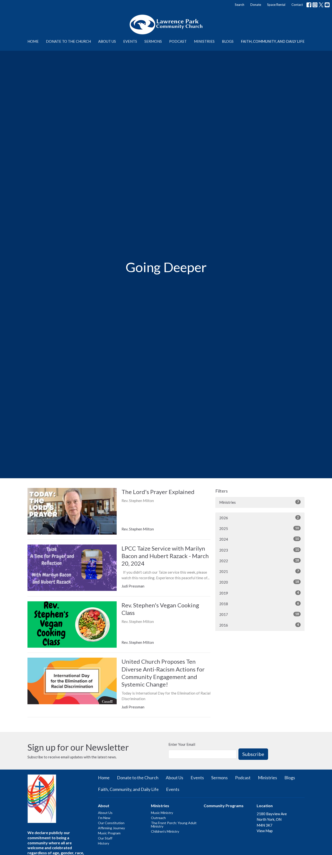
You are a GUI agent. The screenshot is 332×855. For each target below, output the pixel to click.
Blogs (228, 41)
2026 (259, 517)
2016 (259, 625)
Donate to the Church (68, 41)
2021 (259, 571)
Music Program (109, 833)
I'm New (104, 818)
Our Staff (105, 838)
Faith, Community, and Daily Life (273, 41)
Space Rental (276, 5)
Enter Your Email (181, 744)
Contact (297, 5)
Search (239, 5)
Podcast (178, 41)
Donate (255, 5)
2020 (259, 582)
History (103, 843)
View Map (265, 831)
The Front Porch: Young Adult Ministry (174, 824)
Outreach (158, 818)
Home (33, 41)
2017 (259, 614)
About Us (107, 41)
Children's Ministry (165, 831)
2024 (259, 539)
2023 (259, 550)
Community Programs (224, 805)
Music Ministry (162, 813)
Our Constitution (111, 823)
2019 (259, 593)
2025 (259, 528)
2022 (259, 560)
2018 (259, 603)
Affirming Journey (111, 828)
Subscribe (253, 754)
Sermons (153, 41)
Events (130, 41)
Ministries (204, 41)
